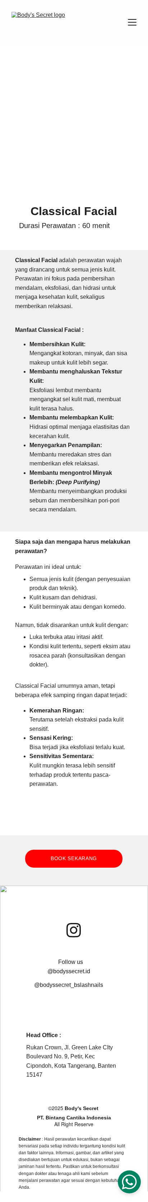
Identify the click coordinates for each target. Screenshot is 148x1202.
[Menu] (132, 22)
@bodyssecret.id (68, 971)
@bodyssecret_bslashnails (68, 985)
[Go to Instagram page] (73, 930)
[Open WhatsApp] (129, 1181)
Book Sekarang (74, 858)
